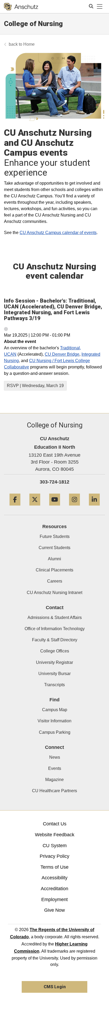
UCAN (10, 354)
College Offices (54, 651)
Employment (54, 899)
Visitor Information (54, 721)
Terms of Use (54, 867)
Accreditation (54, 888)
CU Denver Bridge (62, 354)
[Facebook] (15, 507)
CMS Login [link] (55, 986)
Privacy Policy (54, 856)
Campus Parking (54, 732)
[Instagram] (74, 507)
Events (54, 768)
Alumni (54, 559)
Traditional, (70, 348)
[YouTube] (54, 507)
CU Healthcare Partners (54, 790)
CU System (55, 845)
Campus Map (54, 709)
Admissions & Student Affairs (55, 617)
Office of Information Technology (55, 628)
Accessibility (54, 877)
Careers (54, 581)
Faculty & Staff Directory (54, 640)
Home (29, 44)
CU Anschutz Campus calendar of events (58, 232)
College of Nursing (33, 24)
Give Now (54, 910)
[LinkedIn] (94, 507)
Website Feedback (54, 834)
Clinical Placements (54, 570)
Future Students (55, 536)
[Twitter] (34, 507)
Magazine (54, 779)
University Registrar (54, 662)
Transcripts (54, 684)
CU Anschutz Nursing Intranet (54, 592)
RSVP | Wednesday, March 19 (35, 385)
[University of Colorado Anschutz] (21, 6)
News (54, 757)
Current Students (54, 547)
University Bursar (54, 673)
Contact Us (54, 823)
